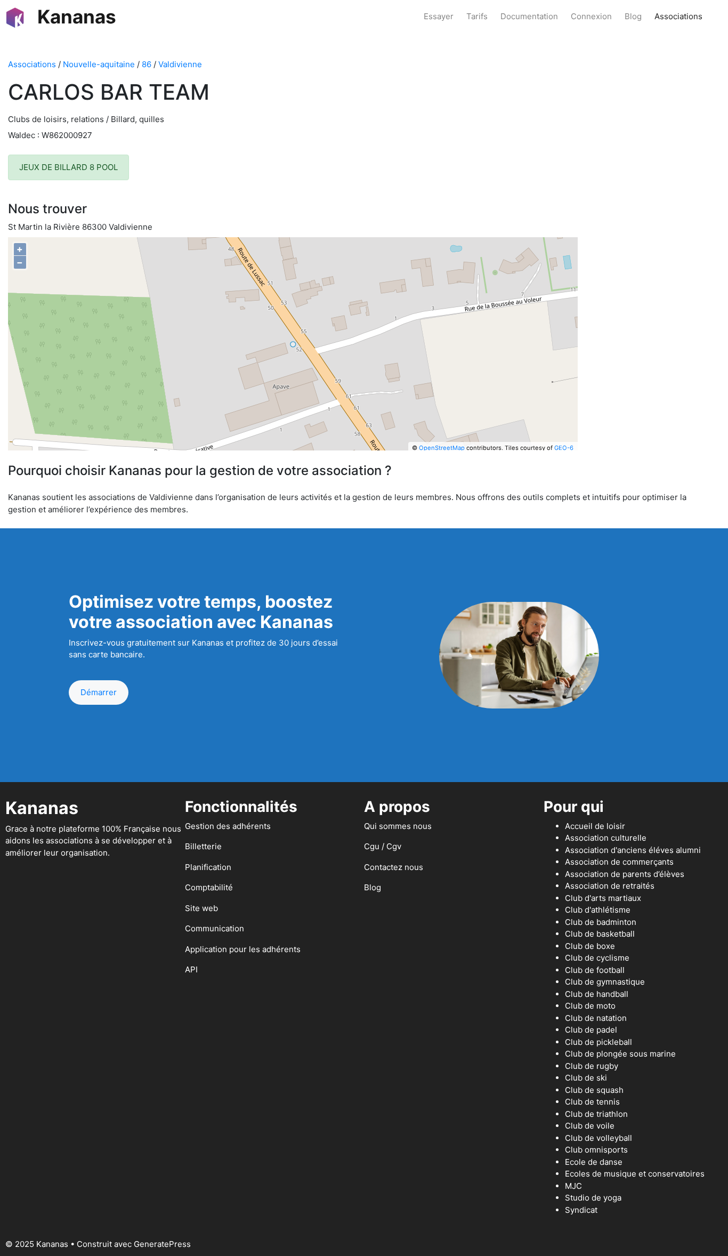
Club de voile (589, 1126)
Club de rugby (591, 1066)
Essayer (439, 16)
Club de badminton (600, 922)
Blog (633, 16)
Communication (214, 928)
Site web (201, 908)
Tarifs (477, 16)
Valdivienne (180, 64)
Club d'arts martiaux (603, 898)
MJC (573, 1186)
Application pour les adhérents (243, 949)
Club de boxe (590, 946)
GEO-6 (563, 448)
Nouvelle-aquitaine (99, 64)
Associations (678, 16)
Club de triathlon (596, 1114)
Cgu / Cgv (382, 846)
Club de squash (594, 1090)
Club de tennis (592, 1102)
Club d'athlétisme (597, 910)
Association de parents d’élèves (624, 874)
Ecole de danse (593, 1162)
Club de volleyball (598, 1138)
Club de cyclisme (597, 958)
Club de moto (590, 1006)
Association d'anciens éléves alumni (633, 850)
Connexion (591, 16)
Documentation (529, 16)
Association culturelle (605, 838)
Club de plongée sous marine (620, 1054)
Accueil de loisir (595, 826)
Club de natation (596, 1018)
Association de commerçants (619, 862)
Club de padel (591, 1030)
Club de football (595, 970)
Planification (208, 867)
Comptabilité (209, 887)
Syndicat (581, 1210)
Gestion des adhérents (228, 826)
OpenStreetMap (442, 448)
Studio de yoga (593, 1198)
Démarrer (98, 692)
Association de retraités (609, 886)
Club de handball (596, 994)
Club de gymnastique (605, 982)
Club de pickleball (598, 1042)
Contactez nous (393, 867)
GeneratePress (162, 1244)
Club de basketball (600, 934)
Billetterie (203, 846)
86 (146, 64)
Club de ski (586, 1078)
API (191, 969)
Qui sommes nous (398, 826)
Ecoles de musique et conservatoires (635, 1174)
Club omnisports (596, 1150)
